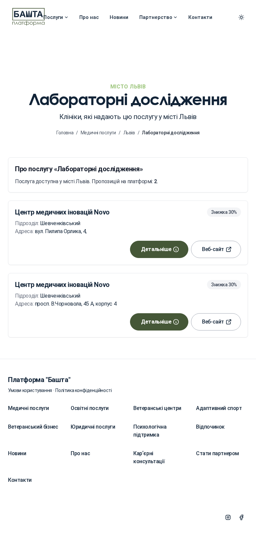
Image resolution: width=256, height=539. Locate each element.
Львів (129, 132)
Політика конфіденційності (83, 390)
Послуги (53, 17)
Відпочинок (210, 427)
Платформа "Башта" (39, 380)
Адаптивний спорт (219, 408)
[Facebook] (241, 517)
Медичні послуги (98, 132)
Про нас (89, 17)
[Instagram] (228, 517)
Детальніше (156, 249)
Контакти (200, 17)
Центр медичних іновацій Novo (62, 212)
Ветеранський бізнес (33, 427)
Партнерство (156, 17)
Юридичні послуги (93, 427)
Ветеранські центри (157, 408)
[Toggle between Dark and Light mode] (241, 17)
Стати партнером (217, 453)
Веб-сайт (213, 249)
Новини (119, 17)
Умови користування (30, 390)
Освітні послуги (90, 408)
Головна (64, 132)
